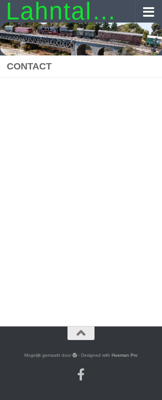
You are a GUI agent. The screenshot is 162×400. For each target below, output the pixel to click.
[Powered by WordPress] (74, 355)
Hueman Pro (125, 355)
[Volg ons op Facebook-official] (81, 374)
